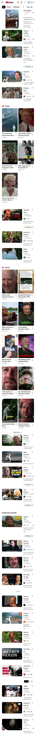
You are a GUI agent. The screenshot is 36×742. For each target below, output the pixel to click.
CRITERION (28, 240)
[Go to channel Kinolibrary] (24, 695)
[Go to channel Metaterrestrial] (24, 550)
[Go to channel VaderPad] (24, 258)
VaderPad (28, 257)
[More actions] (16, 134)
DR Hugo (28, 218)
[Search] (18, 2)
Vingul (27, 641)
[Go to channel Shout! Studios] (24, 56)
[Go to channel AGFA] (24, 658)
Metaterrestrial (29, 549)
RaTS (27, 444)
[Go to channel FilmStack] (24, 674)
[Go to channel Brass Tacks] (24, 566)
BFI (27, 460)
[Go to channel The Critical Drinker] (24, 96)
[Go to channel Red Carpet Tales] (24, 476)
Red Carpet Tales (30, 476)
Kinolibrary (28, 694)
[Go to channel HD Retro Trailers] (24, 39)
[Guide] (2, 2)
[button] (18, 591)
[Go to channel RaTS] (24, 444)
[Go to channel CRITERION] (24, 241)
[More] (32, 66)
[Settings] (25, 2)
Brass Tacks (29, 566)
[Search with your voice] (21, 2)
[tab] (3, 7)
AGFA (27, 657)
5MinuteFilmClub (30, 622)
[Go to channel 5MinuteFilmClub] (24, 622)
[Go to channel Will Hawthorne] (24, 605)
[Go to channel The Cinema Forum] (24, 497)
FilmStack (28, 674)
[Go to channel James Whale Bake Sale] (24, 80)
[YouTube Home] (9, 2)
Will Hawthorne (29, 605)
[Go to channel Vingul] (24, 641)
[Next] (23, 7)
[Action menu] (25, 14)
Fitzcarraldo (27, 10)
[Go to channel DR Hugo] (24, 219)
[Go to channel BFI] (24, 461)
